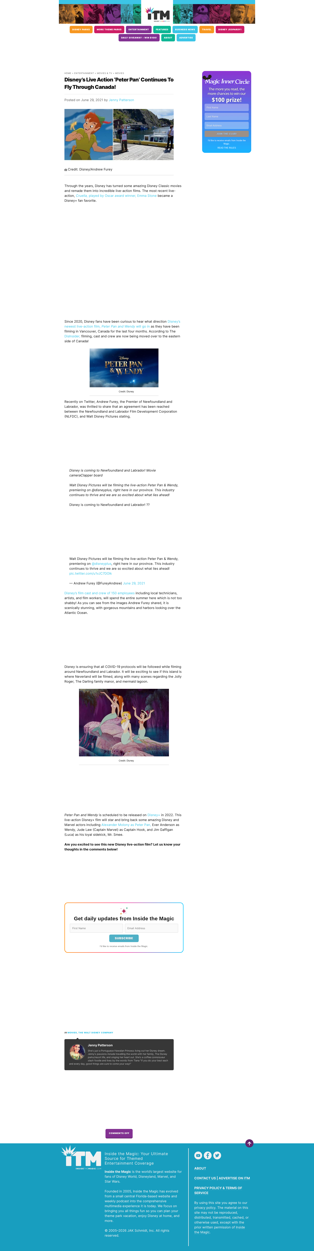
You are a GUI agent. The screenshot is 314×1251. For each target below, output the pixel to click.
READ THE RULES (227, 148)
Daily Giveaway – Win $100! (139, 37)
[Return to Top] (249, 1143)
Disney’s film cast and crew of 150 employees (99, 593)
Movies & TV (104, 73)
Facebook (208, 1155)
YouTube (198, 1155)
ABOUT (200, 1168)
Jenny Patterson (121, 100)
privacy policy (204, 1208)
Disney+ (154, 815)
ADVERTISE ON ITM (234, 1178)
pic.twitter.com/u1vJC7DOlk (90, 573)
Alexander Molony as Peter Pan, (126, 825)
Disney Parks (81, 29)
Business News (185, 29)
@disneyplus (101, 564)
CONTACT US (205, 1178)
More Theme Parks (109, 29)
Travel (206, 29)
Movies (119, 73)
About (168, 37)
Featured (162, 29)
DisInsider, (72, 336)
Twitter (217, 1155)
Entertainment (139, 29)
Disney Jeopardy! (230, 29)
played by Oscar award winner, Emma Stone (116, 196)
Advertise (186, 37)
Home (67, 73)
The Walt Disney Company (95, 1032)
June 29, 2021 (134, 583)
